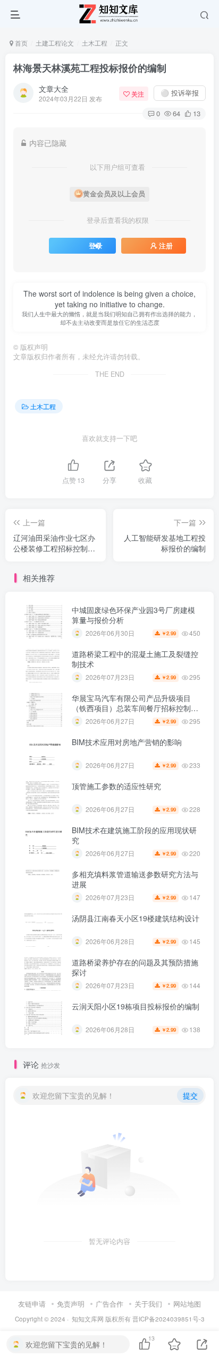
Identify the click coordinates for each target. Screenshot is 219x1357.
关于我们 (148, 1304)
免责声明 (71, 1304)
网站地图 (187, 1304)
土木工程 (94, 42)
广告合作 (109, 1304)
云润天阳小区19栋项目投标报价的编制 (135, 1006)
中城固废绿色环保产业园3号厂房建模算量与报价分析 (133, 615)
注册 (166, 245)
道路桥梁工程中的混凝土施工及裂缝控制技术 (135, 659)
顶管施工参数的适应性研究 (116, 786)
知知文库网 (87, 1319)
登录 (96, 245)
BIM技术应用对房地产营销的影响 (127, 742)
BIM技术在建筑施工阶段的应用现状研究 (134, 835)
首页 (20, 42)
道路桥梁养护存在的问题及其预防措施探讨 (135, 967)
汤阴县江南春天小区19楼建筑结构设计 (135, 918)
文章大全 (54, 88)
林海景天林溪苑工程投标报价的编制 (89, 68)
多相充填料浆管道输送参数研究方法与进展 (135, 879)
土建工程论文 (55, 42)
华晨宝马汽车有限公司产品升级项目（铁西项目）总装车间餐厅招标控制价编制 (135, 708)
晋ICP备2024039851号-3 (168, 1319)
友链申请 (32, 1304)
